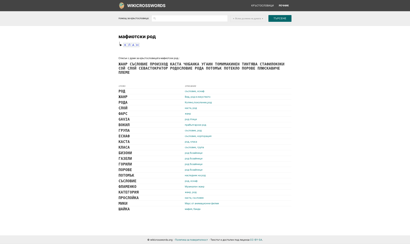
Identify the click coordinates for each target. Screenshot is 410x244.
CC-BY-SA (256, 239)
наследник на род (195, 175)
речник (284, 5)
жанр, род (191, 192)
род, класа (191, 141)
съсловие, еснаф (194, 91)
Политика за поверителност (191, 239)
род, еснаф (191, 180)
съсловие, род (193, 130)
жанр (188, 113)
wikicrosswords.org (161, 239)
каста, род (191, 107)
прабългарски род (195, 124)
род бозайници (193, 152)
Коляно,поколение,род (198, 102)
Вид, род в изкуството (197, 96)
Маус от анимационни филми (202, 203)
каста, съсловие (194, 197)
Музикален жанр (194, 186)
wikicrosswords (146, 5)
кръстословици (262, 5)
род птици (191, 119)
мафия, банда (192, 208)
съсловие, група (194, 147)
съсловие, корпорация (198, 136)
